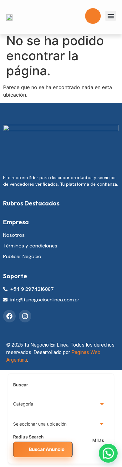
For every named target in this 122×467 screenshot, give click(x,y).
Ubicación (24, 424)
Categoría (23, 404)
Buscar (20, 385)
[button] (110, 16)
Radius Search (28, 437)
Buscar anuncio (46, 449)
